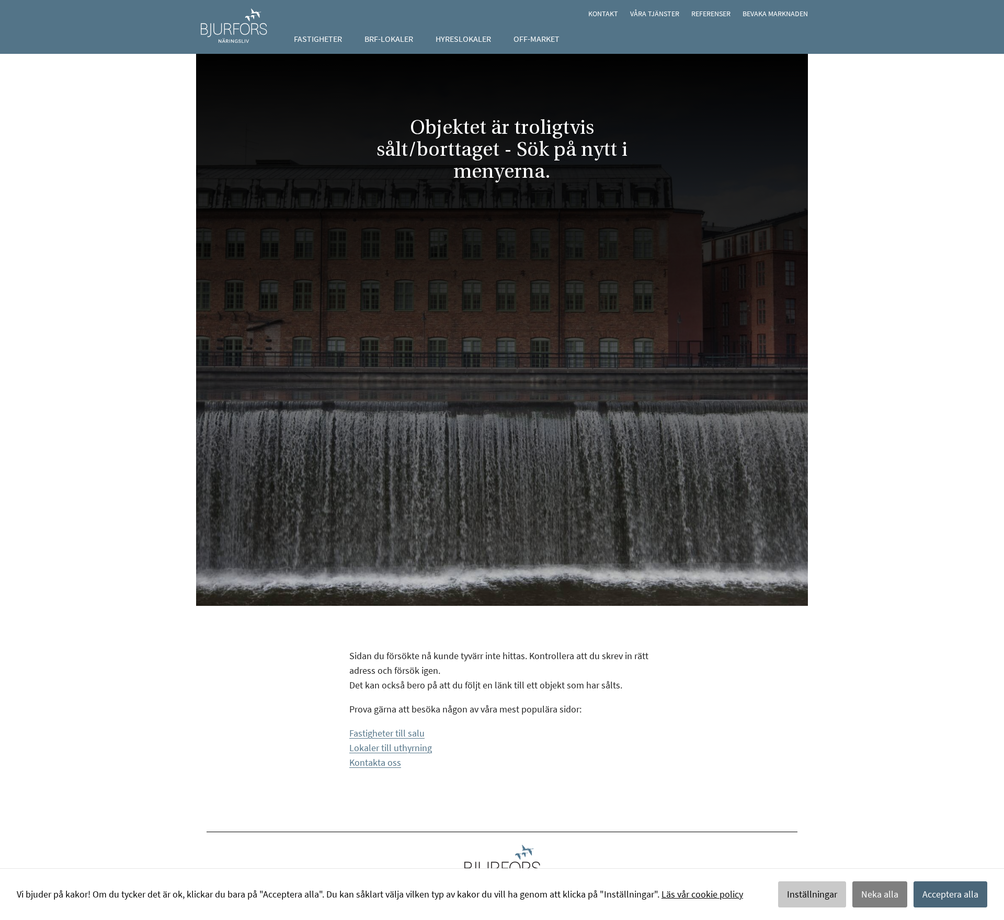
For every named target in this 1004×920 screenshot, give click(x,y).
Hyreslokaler (463, 38)
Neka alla (879, 894)
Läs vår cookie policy (702, 894)
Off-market (537, 38)
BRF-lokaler (388, 38)
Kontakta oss (375, 762)
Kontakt (603, 13)
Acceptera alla (950, 894)
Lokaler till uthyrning (390, 748)
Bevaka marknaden (775, 13)
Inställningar (812, 894)
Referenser (711, 13)
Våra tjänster (654, 13)
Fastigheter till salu (387, 733)
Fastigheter (318, 38)
